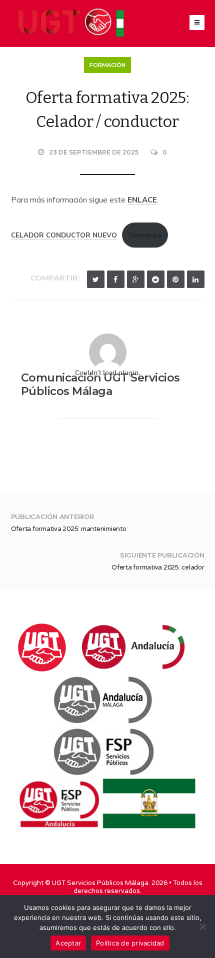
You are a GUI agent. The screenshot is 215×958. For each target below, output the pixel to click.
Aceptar (68, 943)
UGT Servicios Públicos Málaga (100, 883)
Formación (108, 65)
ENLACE (142, 199)
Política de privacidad (130, 943)
